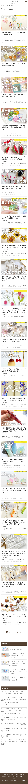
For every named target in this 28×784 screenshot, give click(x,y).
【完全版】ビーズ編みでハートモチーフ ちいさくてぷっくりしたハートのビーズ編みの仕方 (14, 692)
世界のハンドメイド (7, 776)
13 (18, 632)
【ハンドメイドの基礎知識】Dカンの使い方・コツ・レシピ (13, 703)
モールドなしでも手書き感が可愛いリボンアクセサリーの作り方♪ (17, 679)
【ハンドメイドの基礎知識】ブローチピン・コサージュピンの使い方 (13, 729)
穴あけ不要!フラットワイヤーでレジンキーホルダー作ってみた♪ (17, 663)
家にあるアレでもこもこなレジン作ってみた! (17, 648)
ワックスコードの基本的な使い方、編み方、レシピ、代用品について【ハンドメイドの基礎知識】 (13, 698)
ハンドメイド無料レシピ (19, 774)
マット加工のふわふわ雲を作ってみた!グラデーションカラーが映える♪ (17, 671)
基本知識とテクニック (8, 774)
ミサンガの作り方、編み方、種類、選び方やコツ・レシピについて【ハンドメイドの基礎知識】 (13, 724)
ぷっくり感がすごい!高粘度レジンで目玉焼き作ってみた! (16, 655)
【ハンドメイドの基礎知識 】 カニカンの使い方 (13, 714)
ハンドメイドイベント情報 (14, 778)
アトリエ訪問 (15, 776)
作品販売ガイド (22, 776)
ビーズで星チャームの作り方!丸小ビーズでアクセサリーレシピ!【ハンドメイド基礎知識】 (14, 709)
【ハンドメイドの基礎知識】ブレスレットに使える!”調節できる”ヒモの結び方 (13, 718)
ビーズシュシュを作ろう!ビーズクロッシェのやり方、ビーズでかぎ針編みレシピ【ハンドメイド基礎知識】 (14, 741)
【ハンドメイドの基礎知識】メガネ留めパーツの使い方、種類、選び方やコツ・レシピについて (13, 735)
